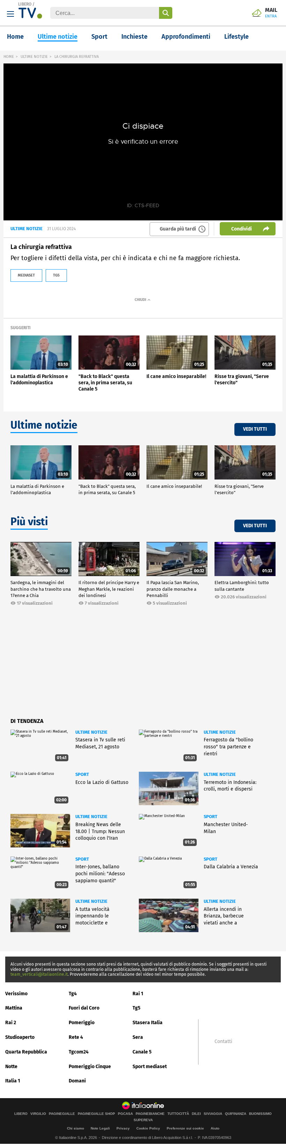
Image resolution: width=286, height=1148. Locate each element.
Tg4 (73, 994)
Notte (11, 1067)
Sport (99, 36)
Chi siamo (75, 1128)
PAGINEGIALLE (62, 1114)
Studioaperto (20, 1037)
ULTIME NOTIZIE (34, 56)
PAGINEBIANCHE (150, 1114)
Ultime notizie (57, 36)
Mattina (13, 1008)
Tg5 (137, 1008)
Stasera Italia (148, 1023)
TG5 (56, 275)
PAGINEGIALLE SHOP (96, 1114)
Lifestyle (236, 36)
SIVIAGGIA (213, 1114)
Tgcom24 (79, 1052)
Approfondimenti (185, 36)
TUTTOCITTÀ (178, 1114)
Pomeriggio (82, 1023)
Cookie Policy (148, 1128)
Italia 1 (12, 1081)
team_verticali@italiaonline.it (39, 974)
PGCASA (125, 1114)
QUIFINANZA (235, 1114)
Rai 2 (10, 1023)
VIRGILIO (38, 1114)
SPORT (82, 774)
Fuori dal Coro (84, 1008)
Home (15, 36)
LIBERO (24, 4)
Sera (138, 1037)
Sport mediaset (150, 1067)
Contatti (223, 1041)
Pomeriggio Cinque (90, 1067)
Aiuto (215, 1128)
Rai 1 (138, 994)
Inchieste (134, 36)
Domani (77, 1081)
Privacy (123, 1128)
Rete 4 (76, 1037)
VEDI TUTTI (255, 429)
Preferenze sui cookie (185, 1128)
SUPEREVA (143, 1120)
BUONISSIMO (260, 1114)
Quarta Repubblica (26, 1052)
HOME (8, 56)
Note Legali (100, 1128)
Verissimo (16, 994)
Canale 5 (142, 1052)
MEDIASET (26, 275)
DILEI (196, 1114)
